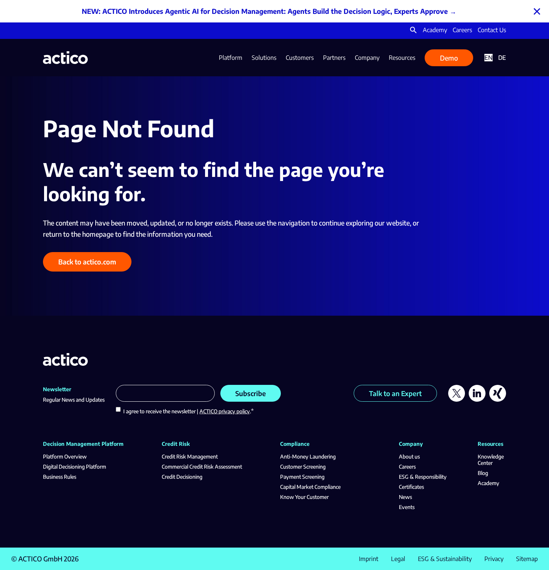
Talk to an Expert (395, 393)
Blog (483, 473)
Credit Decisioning (182, 477)
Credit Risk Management (190, 456)
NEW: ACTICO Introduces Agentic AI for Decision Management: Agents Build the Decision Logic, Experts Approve (265, 11)
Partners (334, 57)
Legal (398, 559)
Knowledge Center (491, 459)
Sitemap (527, 559)
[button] (413, 31)
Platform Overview (65, 456)
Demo (449, 57)
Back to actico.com (87, 261)
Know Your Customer (304, 497)
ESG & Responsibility (423, 477)
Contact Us (492, 30)
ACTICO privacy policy (224, 411)
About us (409, 456)
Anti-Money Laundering (308, 456)
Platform (230, 57)
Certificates (411, 487)
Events (407, 507)
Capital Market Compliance (310, 487)
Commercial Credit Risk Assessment (202, 466)
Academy (435, 30)
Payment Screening (302, 477)
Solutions (264, 57)
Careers (462, 30)
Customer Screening (303, 466)
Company (367, 57)
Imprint (368, 559)
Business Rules (59, 477)
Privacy (493, 559)
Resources (402, 57)
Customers (300, 57)
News (405, 497)
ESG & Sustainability (445, 559)
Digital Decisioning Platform (74, 466)
